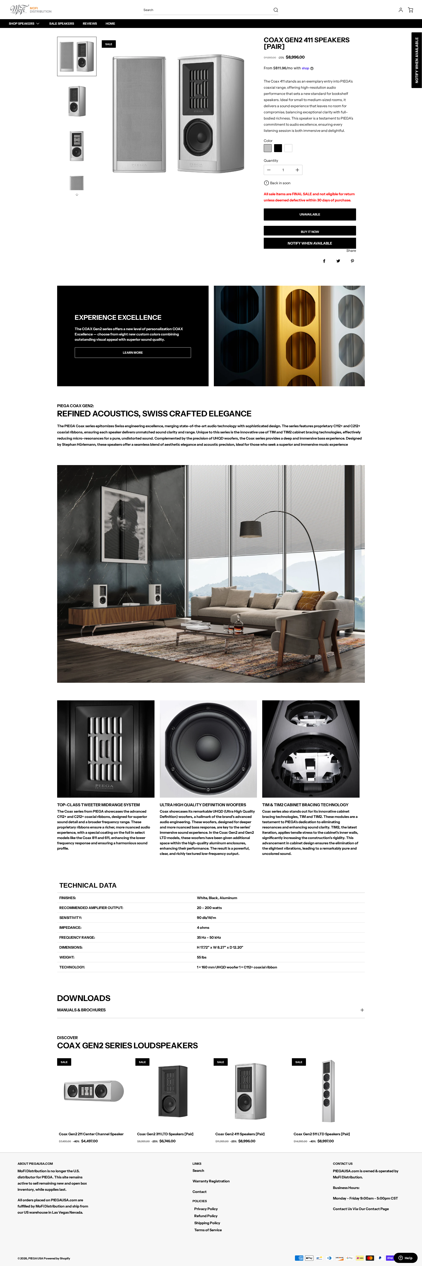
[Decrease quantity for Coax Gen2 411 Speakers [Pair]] (269, 170)
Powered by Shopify (57, 1258)
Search (198, 1170)
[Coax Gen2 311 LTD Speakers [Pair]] (171, 1091)
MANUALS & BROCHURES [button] (81, 1010)
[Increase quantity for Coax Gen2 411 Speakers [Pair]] (297, 170)
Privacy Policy (206, 1209)
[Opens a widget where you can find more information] (405, 1258)
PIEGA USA (35, 1258)
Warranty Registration (211, 1181)
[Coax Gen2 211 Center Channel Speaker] (93, 1091)
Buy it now (310, 232)
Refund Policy (206, 1216)
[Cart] (408, 10)
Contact (200, 1191)
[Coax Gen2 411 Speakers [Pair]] (250, 1091)
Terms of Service (208, 1230)
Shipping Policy (207, 1223)
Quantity (271, 160)
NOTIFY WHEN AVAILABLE (310, 243)
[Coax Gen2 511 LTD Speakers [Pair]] (328, 1091)
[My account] (399, 10)
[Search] (273, 10)
